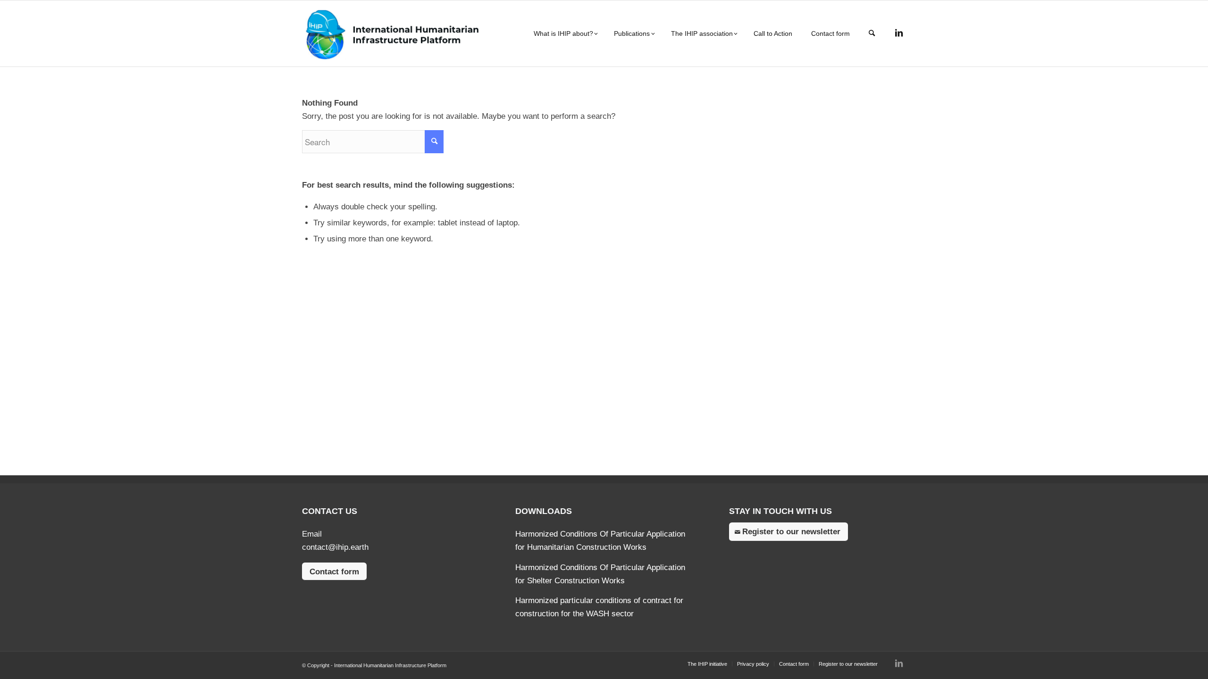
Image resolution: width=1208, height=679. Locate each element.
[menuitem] (564, 33)
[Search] (871, 33)
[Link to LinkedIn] (899, 33)
